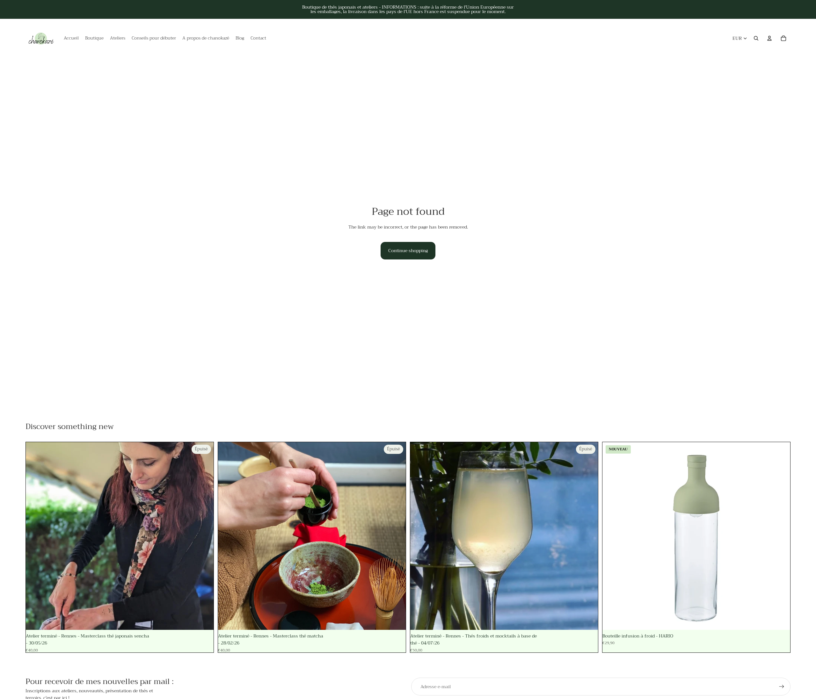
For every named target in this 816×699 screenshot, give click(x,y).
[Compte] (769, 38)
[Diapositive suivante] (204, 536)
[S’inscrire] (782, 687)
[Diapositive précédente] (35, 536)
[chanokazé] (41, 38)
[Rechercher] (756, 38)
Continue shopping (408, 250)
